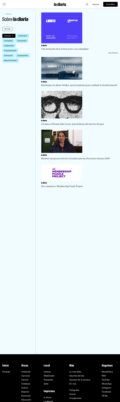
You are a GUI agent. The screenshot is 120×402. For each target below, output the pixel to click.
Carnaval (25, 375)
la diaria (47, 397)
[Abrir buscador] (87, 4)
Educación (26, 399)
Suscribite (110, 4)
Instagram (106, 387)
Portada (6, 371)
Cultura (24, 387)
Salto (46, 383)
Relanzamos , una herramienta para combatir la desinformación (79, 85)
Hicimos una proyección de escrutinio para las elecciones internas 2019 (75, 158)
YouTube (106, 379)
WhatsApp (106, 383)
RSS (104, 375)
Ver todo (7, 29)
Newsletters (107, 371)
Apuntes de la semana (79, 379)
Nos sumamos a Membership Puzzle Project (62, 186)
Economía (26, 395)
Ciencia (24, 379)
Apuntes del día (76, 375)
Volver (8, 14)
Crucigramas (75, 398)
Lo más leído (75, 371)
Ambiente (25, 371)
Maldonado (49, 375)
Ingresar (95, 4)
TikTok (105, 395)
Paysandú (48, 379)
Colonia (47, 371)
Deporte (25, 391)
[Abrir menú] (4, 4)
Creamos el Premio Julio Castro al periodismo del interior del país (72, 124)
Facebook (106, 391)
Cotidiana (25, 383)
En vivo (72, 383)
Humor (72, 394)
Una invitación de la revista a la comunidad (64, 49)
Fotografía (74, 390)
